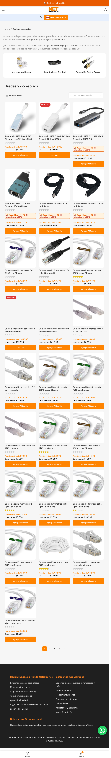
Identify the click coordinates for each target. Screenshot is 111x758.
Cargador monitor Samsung (23, 691)
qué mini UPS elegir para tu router (62, 45)
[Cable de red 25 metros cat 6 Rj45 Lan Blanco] (54, 427)
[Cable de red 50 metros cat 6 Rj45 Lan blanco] (54, 544)
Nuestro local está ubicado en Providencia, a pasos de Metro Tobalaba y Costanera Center (51, 725)
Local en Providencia (58, 17)
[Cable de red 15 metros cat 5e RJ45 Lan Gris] (88, 310)
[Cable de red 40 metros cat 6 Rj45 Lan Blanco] (88, 485)
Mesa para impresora (20, 687)
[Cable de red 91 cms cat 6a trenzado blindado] (88, 544)
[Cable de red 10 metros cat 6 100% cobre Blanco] (88, 252)
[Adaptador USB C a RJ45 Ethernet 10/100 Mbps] (20, 185)
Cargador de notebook (66, 699)
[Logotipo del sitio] (54, 9)
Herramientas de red (65, 694)
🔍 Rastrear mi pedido (54, 3)
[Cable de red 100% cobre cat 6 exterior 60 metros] (54, 310)
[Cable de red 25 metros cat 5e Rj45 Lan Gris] (20, 427)
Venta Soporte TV (64, 712)
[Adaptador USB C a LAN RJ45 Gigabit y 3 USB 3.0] (88, 118)
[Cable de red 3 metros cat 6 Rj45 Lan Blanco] (20, 485)
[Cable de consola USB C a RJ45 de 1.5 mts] (88, 185)
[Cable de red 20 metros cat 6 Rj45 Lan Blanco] (88, 368)
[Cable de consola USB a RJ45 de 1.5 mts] (54, 185)
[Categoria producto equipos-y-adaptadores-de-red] (54, 65)
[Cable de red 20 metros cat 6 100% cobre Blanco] (54, 368)
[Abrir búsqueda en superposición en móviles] (41, 17)
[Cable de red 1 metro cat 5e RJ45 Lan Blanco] (20, 252)
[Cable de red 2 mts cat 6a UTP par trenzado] (20, 368)
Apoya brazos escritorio (21, 695)
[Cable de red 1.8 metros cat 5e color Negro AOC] (54, 252)
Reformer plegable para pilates (24, 682)
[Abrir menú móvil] (3, 9)
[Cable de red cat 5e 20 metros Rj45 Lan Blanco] (20, 602)
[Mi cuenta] (105, 9)
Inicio (7, 29)
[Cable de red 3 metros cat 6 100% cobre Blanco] (88, 427)
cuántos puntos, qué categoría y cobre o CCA (44, 39)
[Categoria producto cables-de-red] (87, 65)
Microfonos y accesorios (67, 707)
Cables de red (62, 703)
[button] (20, 155)
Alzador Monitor (63, 690)
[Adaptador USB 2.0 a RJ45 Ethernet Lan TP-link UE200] (20, 118)
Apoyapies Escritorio (19, 700)
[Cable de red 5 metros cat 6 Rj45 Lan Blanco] (20, 544)
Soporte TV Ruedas (19, 708)
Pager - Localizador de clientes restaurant (29, 704)
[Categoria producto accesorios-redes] (21, 65)
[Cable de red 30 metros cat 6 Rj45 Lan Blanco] (54, 485)
